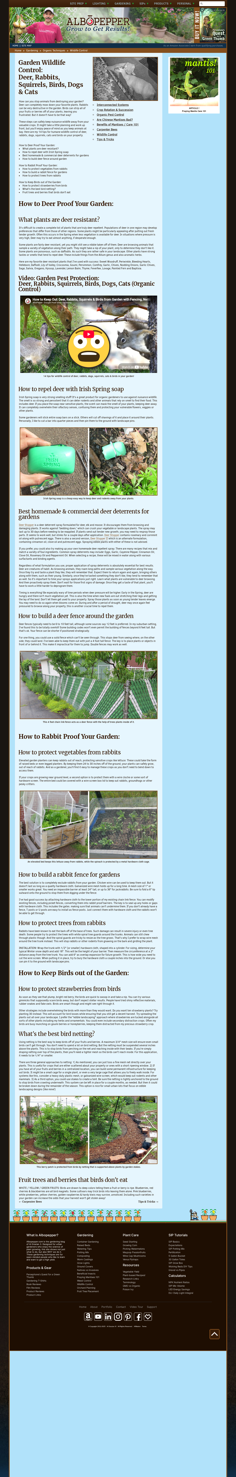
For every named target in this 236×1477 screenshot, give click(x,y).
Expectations (175, 1245)
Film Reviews (33, 1287)
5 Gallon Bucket (177, 1255)
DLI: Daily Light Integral (181, 1293)
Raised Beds (83, 1245)
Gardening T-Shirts (36, 1280)
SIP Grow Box (176, 1263)
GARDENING (125, 3)
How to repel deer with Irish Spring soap (45, 152)
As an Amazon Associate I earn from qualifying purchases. (193, 45)
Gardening (32, 50)
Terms (144, 1326)
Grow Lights (83, 1263)
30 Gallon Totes (177, 1259)
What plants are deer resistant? (40, 148)
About (94, 1306)
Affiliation (137, 1326)
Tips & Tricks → (148, 1201)
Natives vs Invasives (88, 1270)
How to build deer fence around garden (44, 159)
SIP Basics (174, 1241)
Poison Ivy (128, 1289)
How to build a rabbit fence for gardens (44, 172)
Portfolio (106, 1306)
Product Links (33, 1294)
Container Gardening (88, 1241)
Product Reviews (35, 1291)
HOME (15, 45)
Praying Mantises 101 (88, 1277)
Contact (121, 1306)
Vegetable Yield (131, 1271)
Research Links (131, 1278)
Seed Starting (130, 1241)
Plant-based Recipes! (134, 1275)
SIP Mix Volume (177, 1285)
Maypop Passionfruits (134, 1252)
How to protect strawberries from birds (44, 185)
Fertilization (174, 1252)
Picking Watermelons (134, 1248)
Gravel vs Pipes (177, 1270)
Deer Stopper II (99, 538)
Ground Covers (85, 1266)
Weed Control (84, 1280)
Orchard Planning (86, 1287)
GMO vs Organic (131, 1285)
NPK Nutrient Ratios (179, 1282)
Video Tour (136, 1306)
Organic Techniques (54, 50)
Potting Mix (83, 1252)
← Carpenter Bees (30, 1201)
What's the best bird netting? (39, 189)
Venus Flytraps (130, 1259)
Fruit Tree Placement (88, 1291)
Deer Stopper (26, 525)
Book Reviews (33, 1284)
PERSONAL (186, 3)
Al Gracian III (111, 1326)
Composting (83, 1255)
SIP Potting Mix (177, 1248)
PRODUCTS (163, 3)
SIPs (144, 3)
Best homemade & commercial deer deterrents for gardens (55, 155)
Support (152, 1306)
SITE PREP (78, 3)
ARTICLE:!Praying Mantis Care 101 (194, 110)
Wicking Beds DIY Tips (180, 1266)
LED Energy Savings (179, 1289)
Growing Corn (130, 1245)
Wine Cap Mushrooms (134, 1255)
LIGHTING (101, 3)
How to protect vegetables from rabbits (44, 169)
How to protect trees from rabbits (41, 175)
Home (18, 50)
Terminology (129, 1282)
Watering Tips (84, 1248)
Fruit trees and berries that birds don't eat (46, 192)
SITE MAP (26, 45)
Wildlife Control (85, 1284)
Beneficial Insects (86, 1273)
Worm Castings (85, 1259)
